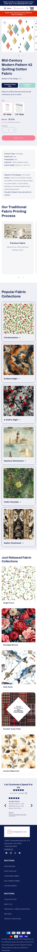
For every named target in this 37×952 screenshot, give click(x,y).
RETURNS (8, 914)
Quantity (5, 126)
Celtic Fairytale (11, 502)
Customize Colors (27, 85)
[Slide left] (14, 56)
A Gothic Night (11, 420)
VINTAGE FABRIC (10, 886)
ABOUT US (8, 904)
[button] (27, 8)
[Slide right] (23, 56)
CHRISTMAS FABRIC (11, 876)
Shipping (4, 122)
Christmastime (11, 338)
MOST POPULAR (10, 871)
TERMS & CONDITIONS (12, 919)
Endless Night (10, 379)
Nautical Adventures (14, 461)
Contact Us (8, 849)
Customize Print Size (10, 85)
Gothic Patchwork (12, 543)
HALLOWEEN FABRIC (12, 881)
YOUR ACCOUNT (10, 899)
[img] (18, 790)
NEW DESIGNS (9, 866)
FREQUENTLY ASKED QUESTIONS (17, 909)
